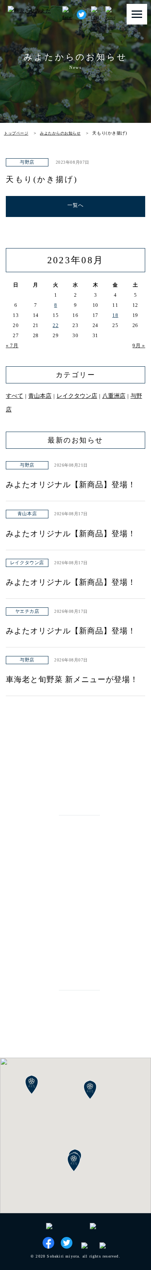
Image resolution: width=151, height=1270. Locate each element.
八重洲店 (113, 396)
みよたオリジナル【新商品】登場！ (71, 484)
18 (115, 315)
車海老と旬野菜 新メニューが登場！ (72, 679)
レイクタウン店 (77, 396)
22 (55, 325)
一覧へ (75, 205)
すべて (14, 396)
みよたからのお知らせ (60, 133)
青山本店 (75, 153)
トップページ (16, 133)
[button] (74, 1162)
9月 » (138, 345)
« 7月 (12, 345)
